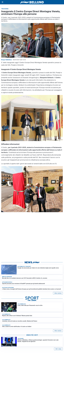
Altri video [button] (58, 349)
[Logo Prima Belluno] (32, 2)
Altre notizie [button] (57, 293)
